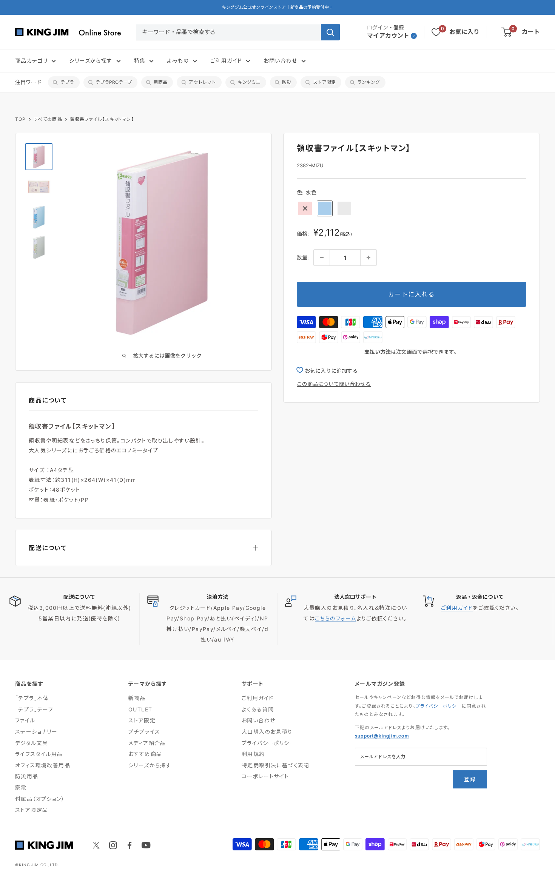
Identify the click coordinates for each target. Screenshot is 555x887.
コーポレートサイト (265, 776)
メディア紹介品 (147, 743)
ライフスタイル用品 (39, 754)
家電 (21, 787)
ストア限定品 (31, 810)
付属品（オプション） (40, 799)
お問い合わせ (280, 60)
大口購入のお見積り (267, 731)
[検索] (330, 32)
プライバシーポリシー (268, 743)
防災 (286, 82)
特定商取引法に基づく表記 (276, 765)
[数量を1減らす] (322, 257)
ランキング (368, 82)
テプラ (67, 82)
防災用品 (27, 776)
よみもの (178, 60)
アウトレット (202, 82)
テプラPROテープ (114, 82)
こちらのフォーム (335, 618)
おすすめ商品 (145, 754)
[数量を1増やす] (368, 257)
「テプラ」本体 (32, 698)
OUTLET (140, 709)
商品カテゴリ (31, 60)
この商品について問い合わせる (334, 383)
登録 (470, 779)
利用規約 (253, 754)
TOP (20, 119)
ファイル (25, 720)
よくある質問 (258, 709)
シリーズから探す (90, 60)
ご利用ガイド (226, 60)
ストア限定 (324, 82)
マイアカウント (388, 35)
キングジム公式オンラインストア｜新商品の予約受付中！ (277, 7)
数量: (303, 257)
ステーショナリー (36, 731)
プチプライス (144, 731)
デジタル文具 (31, 743)
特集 (140, 60)
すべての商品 (48, 119)
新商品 (160, 82)
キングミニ (249, 82)
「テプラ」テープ (34, 709)
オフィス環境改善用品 (42, 765)
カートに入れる (411, 294)
